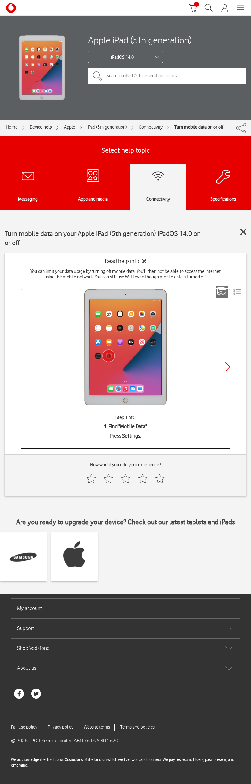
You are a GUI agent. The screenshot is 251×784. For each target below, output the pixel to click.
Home (12, 127)
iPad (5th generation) (107, 127)
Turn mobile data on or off (198, 127)
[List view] (237, 292)
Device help (41, 127)
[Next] (227, 366)
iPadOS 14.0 (122, 57)
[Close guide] (243, 232)
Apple (69, 127)
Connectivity (151, 127)
